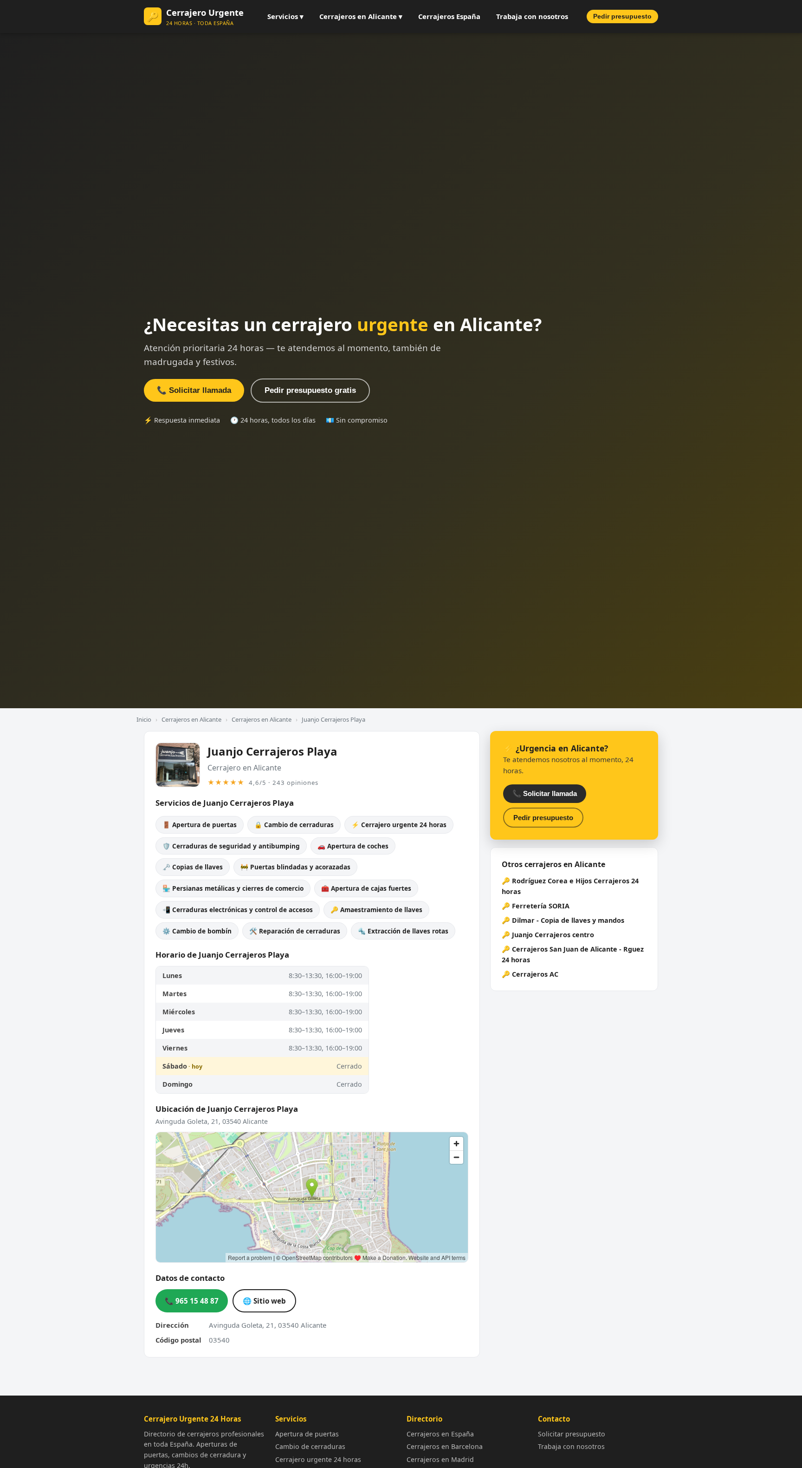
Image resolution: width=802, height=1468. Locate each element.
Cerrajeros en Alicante (191, 719)
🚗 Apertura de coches (352, 846)
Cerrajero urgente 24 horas (318, 1459)
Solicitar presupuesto (571, 1433)
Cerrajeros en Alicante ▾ (360, 16)
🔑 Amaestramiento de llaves (376, 909)
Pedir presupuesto (622, 16)
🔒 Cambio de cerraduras (294, 824)
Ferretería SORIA (540, 905)
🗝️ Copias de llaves (192, 866)
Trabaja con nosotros (532, 16)
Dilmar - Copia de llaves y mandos (568, 920)
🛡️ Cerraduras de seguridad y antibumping (231, 846)
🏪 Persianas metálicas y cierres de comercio (233, 888)
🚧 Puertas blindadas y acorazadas (295, 866)
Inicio (143, 719)
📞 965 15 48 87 (192, 1300)
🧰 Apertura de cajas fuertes (366, 888)
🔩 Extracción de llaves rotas (403, 930)
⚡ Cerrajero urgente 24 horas (398, 824)
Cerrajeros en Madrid (440, 1459)
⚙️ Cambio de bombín (197, 930)
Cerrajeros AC (535, 974)
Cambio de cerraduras (310, 1446)
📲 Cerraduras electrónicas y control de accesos (237, 909)
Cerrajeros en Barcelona (445, 1446)
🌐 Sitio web (264, 1300)
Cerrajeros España (449, 16)
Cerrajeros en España (440, 1433)
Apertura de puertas (307, 1433)
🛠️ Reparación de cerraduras (294, 930)
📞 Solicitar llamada (194, 390)
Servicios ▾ (285, 16)
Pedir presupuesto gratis (310, 390)
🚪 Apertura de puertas (199, 824)
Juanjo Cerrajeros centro (553, 934)
